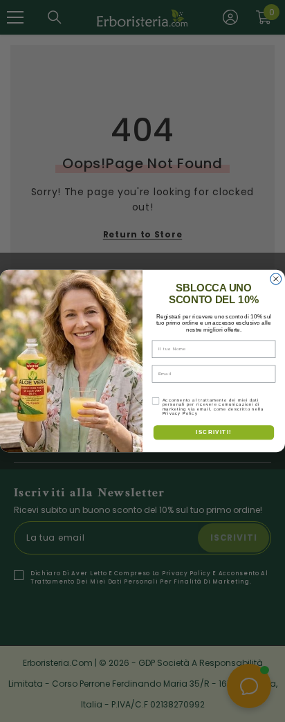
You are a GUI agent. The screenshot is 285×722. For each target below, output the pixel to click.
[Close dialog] (276, 279)
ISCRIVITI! (213, 432)
